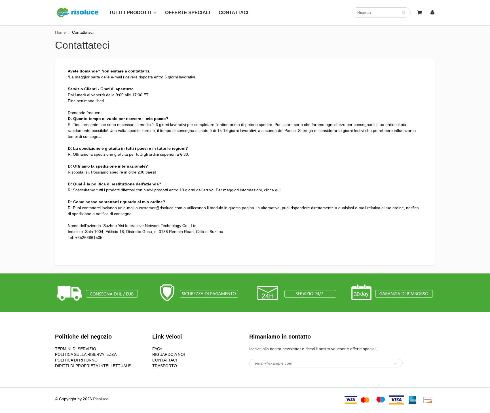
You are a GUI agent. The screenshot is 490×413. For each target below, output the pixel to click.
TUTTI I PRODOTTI (130, 12)
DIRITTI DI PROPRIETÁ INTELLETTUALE (93, 365)
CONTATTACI (233, 12)
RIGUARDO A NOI (168, 354)
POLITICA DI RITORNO (76, 360)
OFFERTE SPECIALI (187, 12)
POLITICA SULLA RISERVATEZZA (86, 354)
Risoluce (100, 399)
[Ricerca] (403, 12)
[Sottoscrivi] (396, 363)
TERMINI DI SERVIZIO (75, 348)
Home (60, 32)
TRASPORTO (164, 365)
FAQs (157, 348)
